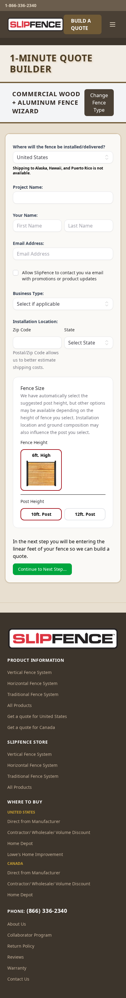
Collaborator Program (29, 935)
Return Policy (20, 946)
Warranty (16, 968)
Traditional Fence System (32, 694)
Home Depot (20, 843)
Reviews (15, 957)
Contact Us (18, 979)
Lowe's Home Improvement (35, 854)
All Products (19, 705)
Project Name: (28, 187)
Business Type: (28, 293)
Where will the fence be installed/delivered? (59, 147)
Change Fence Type (99, 102)
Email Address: (28, 243)
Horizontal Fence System (32, 683)
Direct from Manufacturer (33, 821)
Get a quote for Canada (31, 727)
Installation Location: (35, 321)
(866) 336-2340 (47, 910)
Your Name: (25, 215)
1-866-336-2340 (20, 5)
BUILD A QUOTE (81, 24)
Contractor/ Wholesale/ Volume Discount (48, 832)
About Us (16, 924)
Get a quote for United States (37, 716)
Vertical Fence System (29, 672)
